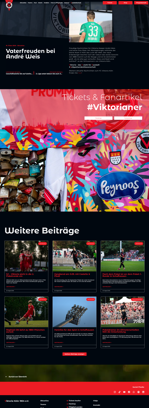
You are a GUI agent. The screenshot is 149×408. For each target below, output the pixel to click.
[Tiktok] (119, 392)
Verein (40, 3)
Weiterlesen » (10, 286)
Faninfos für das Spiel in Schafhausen (74, 330)
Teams (30, 3)
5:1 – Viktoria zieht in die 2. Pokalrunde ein (20, 275)
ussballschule (76, 3)
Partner (66, 3)
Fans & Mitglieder (57, 3)
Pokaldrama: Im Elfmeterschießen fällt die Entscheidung (121, 331)
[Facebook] (129, 392)
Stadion (46, 3)
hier (80, 73)
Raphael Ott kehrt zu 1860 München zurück (25, 331)
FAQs (95, 401)
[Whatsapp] (134, 392)
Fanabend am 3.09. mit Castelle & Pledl (72, 275)
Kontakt (96, 405)
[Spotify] (138, 392)
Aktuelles (23, 3)
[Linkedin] (143, 392)
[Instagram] (115, 392)
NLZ (35, 3)
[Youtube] (124, 392)
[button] (75, 354)
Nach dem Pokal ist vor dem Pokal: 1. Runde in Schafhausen (122, 275)
